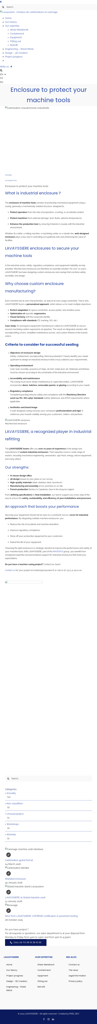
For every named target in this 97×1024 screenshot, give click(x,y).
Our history (11, 22)
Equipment (16, 37)
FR (1, 78)
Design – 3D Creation (16, 53)
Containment (17, 33)
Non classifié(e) (15, 803)
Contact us (10, 570)
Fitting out (15, 41)
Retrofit (14, 45)
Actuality (8, 175)
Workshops (13, 824)
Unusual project (15, 813)
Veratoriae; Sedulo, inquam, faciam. (8, 855)
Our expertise (12, 25)
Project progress (13, 56)
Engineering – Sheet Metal (19, 49)
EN (1, 82)
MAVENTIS (58, 551)
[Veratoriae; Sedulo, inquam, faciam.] (48, 884)
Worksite (11, 834)
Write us (5, 66)
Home (8, 18)
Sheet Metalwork (19, 29)
